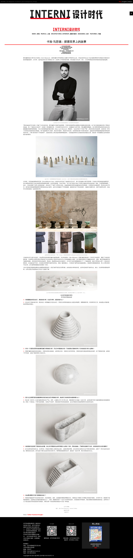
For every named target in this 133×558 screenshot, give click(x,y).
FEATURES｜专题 (95, 34)
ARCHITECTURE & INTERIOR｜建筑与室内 (64, 34)
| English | (124, 1)
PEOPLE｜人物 (45, 34)
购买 (96, 547)
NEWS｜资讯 (36, 34)
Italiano (130, 1)
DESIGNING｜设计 (83, 34)
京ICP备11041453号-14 (47, 555)
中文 (120, 1)
